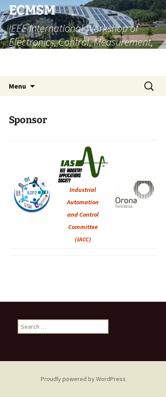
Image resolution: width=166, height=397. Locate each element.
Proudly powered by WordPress (83, 379)
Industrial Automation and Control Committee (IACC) (83, 214)
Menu (17, 86)
